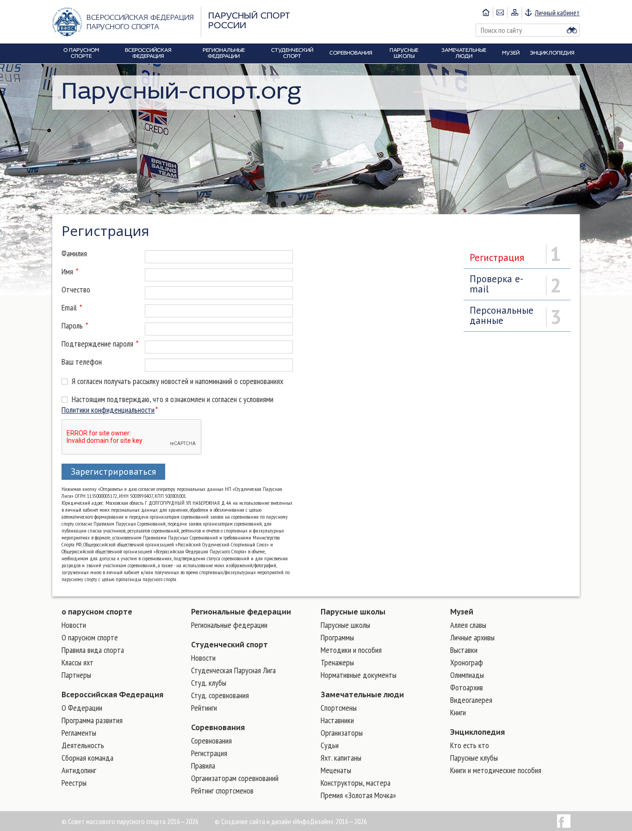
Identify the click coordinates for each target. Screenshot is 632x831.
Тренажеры (337, 662)
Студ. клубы (208, 682)
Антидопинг (79, 770)
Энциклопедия (477, 732)
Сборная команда (87, 757)
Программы (337, 637)
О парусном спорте (90, 637)
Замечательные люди (362, 694)
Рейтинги (204, 707)
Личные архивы (472, 637)
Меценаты (336, 770)
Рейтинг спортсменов (222, 790)
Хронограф (466, 662)
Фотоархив (466, 687)
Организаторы (342, 732)
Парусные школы (353, 611)
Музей (461, 611)
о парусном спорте (97, 611)
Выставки (463, 650)
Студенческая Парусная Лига (233, 670)
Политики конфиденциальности (108, 409)
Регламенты (79, 732)
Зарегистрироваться (113, 471)
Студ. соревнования (220, 695)
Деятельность (83, 745)
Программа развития (92, 720)
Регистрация (209, 753)
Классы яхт (77, 662)
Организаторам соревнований (235, 778)
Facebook (563, 821)
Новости (74, 625)
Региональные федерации (241, 611)
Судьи (330, 745)
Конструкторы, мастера (355, 782)
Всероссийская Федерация (112, 694)
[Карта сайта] (514, 12)
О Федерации (82, 707)
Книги (458, 712)
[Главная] (486, 12)
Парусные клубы (474, 757)
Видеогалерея (471, 700)
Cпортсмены (339, 707)
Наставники (337, 720)
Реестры (74, 782)
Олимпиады (467, 675)
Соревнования (218, 727)
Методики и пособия (351, 650)
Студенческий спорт (229, 644)
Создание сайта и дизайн (256, 821)
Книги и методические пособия (495, 770)
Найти (572, 30)
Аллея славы (468, 625)
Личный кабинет (557, 12)
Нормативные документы (359, 675)
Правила (203, 765)
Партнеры (76, 675)
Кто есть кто (469, 745)
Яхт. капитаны (341, 757)
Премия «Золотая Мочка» (358, 795)
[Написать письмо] (500, 12)
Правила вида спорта (93, 650)
